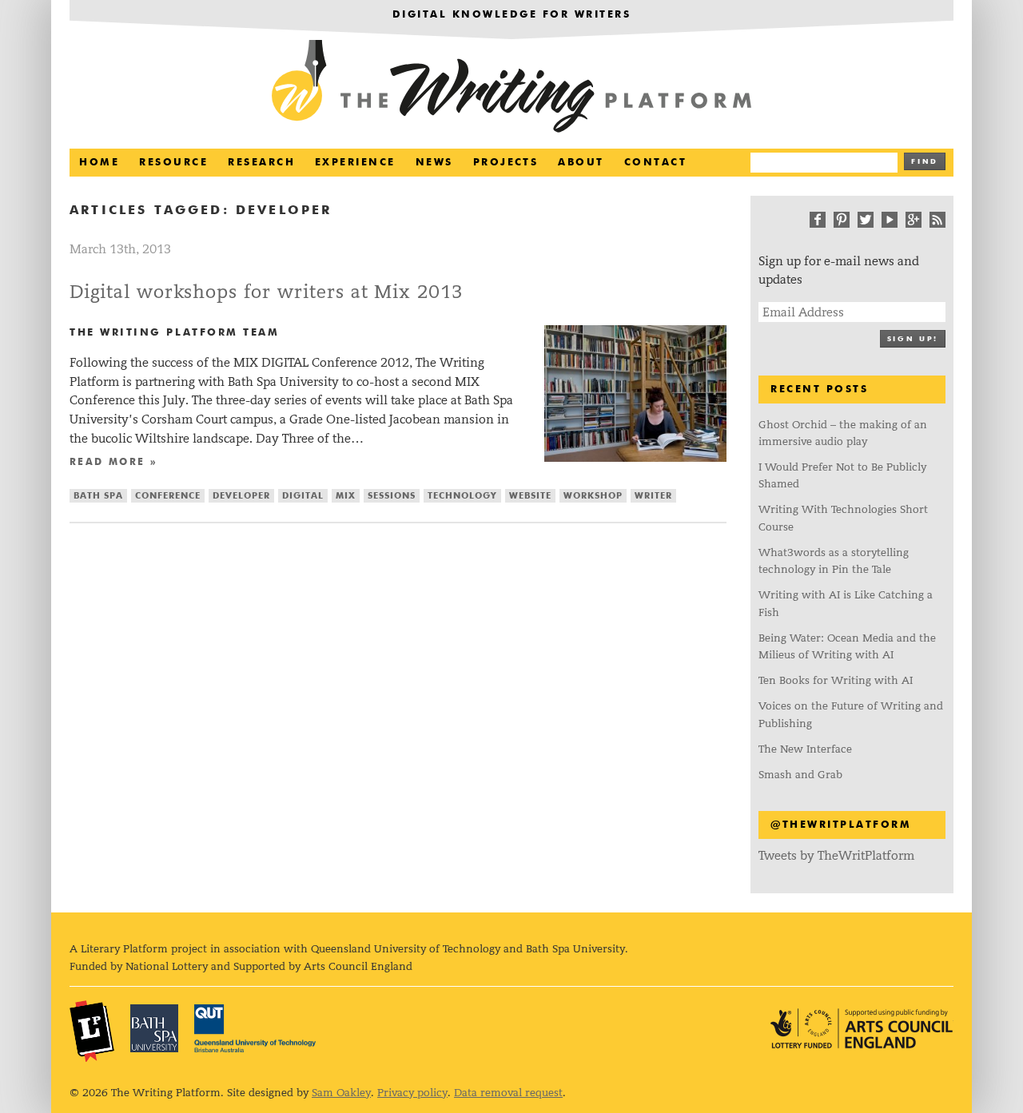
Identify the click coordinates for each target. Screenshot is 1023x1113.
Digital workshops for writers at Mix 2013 (266, 292)
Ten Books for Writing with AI (835, 680)
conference (168, 495)
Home (99, 162)
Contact (655, 162)
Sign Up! (912, 339)
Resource (173, 162)
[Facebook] (818, 220)
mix (346, 495)
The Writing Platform (511, 88)
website (530, 495)
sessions (392, 495)
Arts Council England (861, 1029)
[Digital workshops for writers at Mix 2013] (635, 457)
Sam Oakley (341, 1092)
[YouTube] (890, 220)
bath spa (98, 495)
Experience (355, 162)
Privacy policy (412, 1092)
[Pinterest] (842, 220)
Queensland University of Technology (255, 1028)
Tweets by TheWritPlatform (836, 855)
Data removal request (508, 1092)
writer (653, 495)
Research (261, 162)
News (434, 162)
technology (462, 495)
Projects (506, 162)
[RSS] (937, 220)
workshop (593, 495)
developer (241, 495)
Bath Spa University (154, 1028)
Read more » (113, 462)
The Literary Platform (92, 1031)
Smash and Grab (800, 774)
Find (924, 161)
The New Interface (805, 749)
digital (303, 495)
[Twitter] (866, 220)
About (580, 162)
